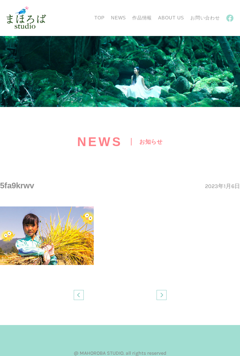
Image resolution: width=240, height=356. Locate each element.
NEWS (118, 17)
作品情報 (142, 17)
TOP (99, 17)
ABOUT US (171, 17)
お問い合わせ (205, 17)
